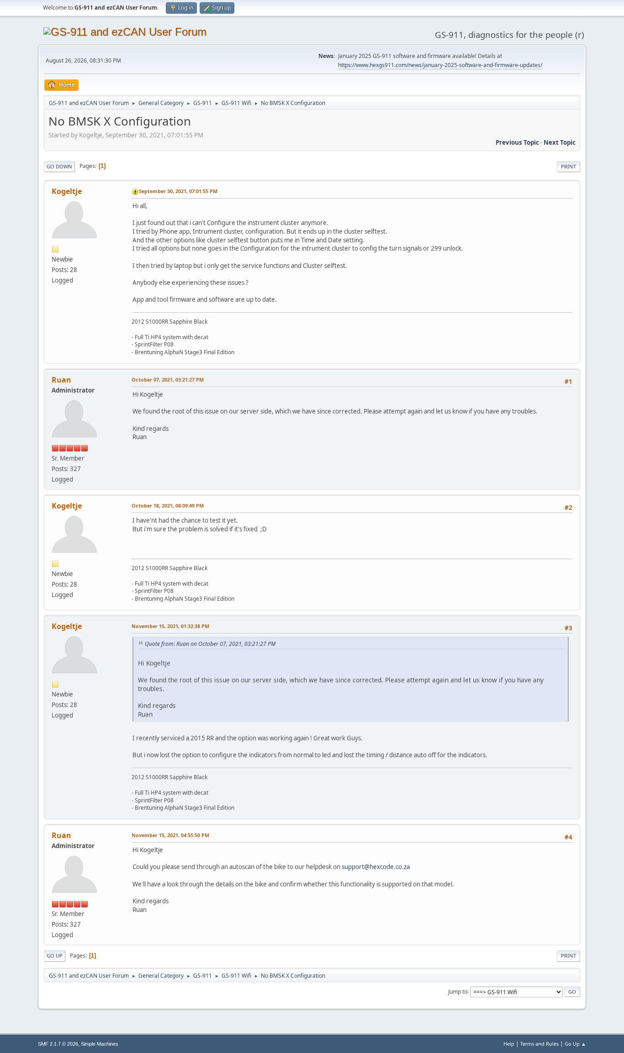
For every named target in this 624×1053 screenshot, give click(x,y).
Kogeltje (67, 191)
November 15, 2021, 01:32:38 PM (170, 626)
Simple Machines (99, 1044)
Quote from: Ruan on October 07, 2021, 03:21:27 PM (210, 644)
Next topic (560, 142)
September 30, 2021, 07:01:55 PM (178, 191)
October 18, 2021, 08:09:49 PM (168, 505)
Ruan (61, 380)
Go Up (55, 955)
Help (508, 1043)
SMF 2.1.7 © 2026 (58, 1044)
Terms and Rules (539, 1043)
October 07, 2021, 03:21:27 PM (168, 379)
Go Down (59, 166)
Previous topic (517, 142)
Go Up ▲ (575, 1043)
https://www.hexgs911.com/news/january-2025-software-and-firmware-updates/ (440, 65)
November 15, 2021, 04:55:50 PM (170, 835)
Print (568, 166)
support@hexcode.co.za (376, 867)
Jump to (457, 991)
